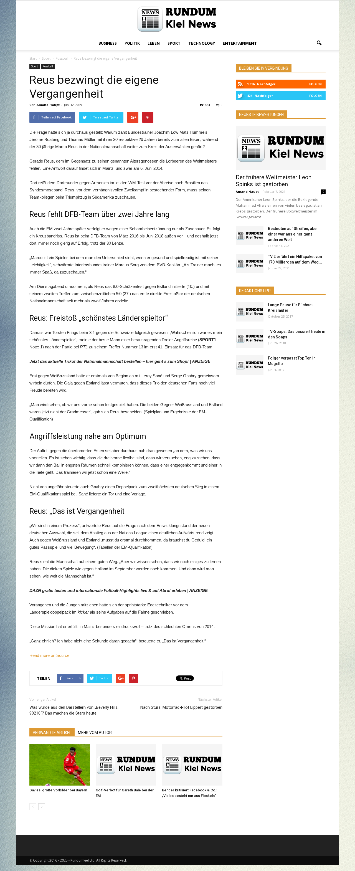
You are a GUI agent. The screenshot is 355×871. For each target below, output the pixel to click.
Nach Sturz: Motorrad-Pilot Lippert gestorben (181, 707)
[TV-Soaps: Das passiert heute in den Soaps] (249, 338)
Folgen (315, 84)
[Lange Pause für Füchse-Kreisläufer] (249, 311)
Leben (154, 43)
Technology (201, 43)
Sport (174, 43)
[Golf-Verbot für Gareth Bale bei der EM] (126, 765)
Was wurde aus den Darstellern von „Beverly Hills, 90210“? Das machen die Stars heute (73, 710)
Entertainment (240, 43)
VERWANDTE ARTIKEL (52, 732)
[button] (319, 43)
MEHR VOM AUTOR (95, 732)
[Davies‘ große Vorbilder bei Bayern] (59, 765)
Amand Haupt (48, 105)
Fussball (48, 66)
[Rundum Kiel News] (177, 19)
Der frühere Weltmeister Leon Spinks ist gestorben (273, 181)
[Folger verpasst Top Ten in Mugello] (249, 365)
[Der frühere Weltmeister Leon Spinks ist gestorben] (281, 148)
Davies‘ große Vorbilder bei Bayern (58, 790)
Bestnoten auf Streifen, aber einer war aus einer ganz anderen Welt (293, 234)
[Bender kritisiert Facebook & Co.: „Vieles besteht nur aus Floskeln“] (192, 765)
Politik (132, 43)
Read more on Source (49, 655)
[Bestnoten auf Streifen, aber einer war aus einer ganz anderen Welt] (249, 235)
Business (107, 43)
